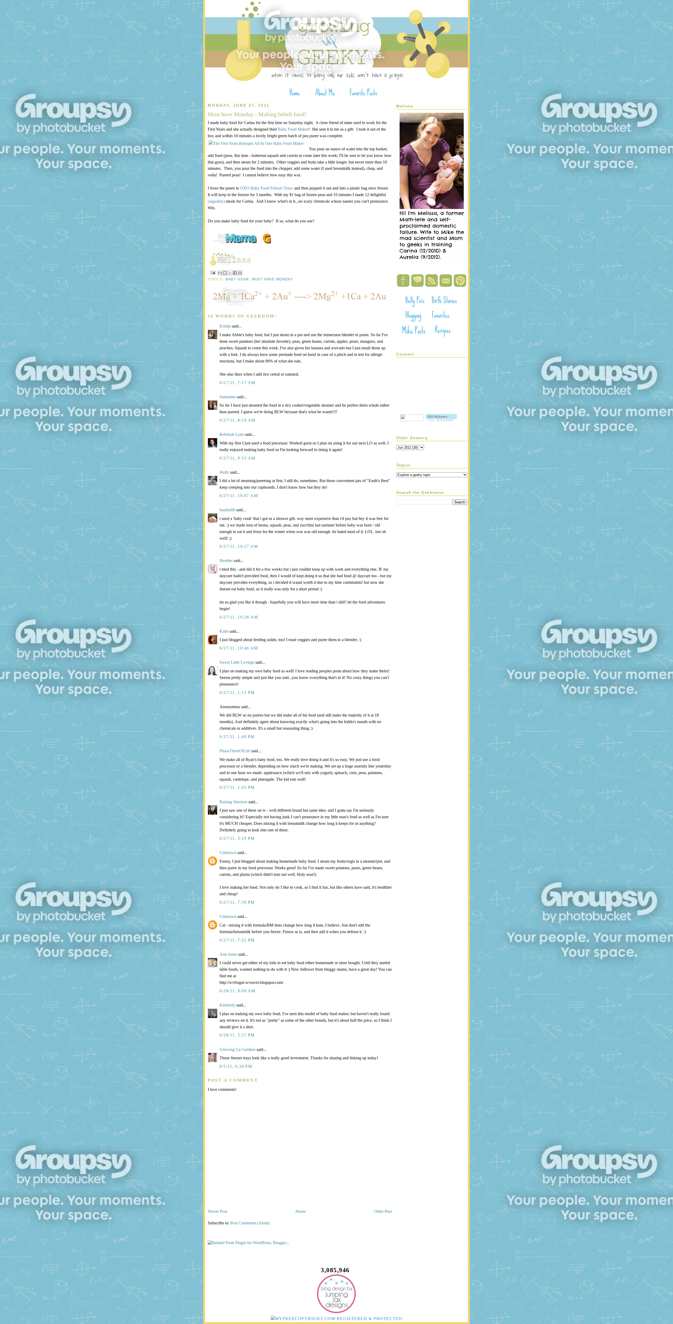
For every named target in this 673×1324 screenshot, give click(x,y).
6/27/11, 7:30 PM (237, 902)
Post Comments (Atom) (249, 1223)
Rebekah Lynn (232, 434)
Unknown (228, 852)
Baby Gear (237, 279)
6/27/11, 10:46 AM (239, 648)
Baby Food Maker (293, 129)
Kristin (225, 326)
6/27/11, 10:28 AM (239, 617)
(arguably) (216, 201)
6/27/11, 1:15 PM (237, 692)
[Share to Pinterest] (240, 272)
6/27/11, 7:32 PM (237, 940)
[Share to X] (230, 272)
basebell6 (227, 510)
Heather (226, 560)
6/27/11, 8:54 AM (238, 420)
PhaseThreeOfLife (235, 751)
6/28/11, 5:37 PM (237, 1035)
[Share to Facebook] (235, 272)
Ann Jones (228, 954)
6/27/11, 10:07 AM (239, 495)
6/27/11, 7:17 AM (238, 382)
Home (300, 1211)
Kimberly (227, 1005)
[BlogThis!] (225, 272)
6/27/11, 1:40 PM (237, 736)
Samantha (228, 397)
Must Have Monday (272, 279)
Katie (224, 631)
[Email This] (220, 272)
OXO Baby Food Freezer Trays (266, 188)
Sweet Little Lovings (237, 662)
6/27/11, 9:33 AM (238, 458)
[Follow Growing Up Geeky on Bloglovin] (441, 419)
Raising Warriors (233, 802)
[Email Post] (213, 272)
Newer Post (217, 1211)
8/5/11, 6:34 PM (236, 1066)
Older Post (383, 1211)
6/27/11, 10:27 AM (239, 546)
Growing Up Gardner (238, 1049)
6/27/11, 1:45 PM (237, 787)
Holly (224, 472)
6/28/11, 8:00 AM (238, 991)
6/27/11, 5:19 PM (237, 838)
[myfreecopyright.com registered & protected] (336, 1318)
